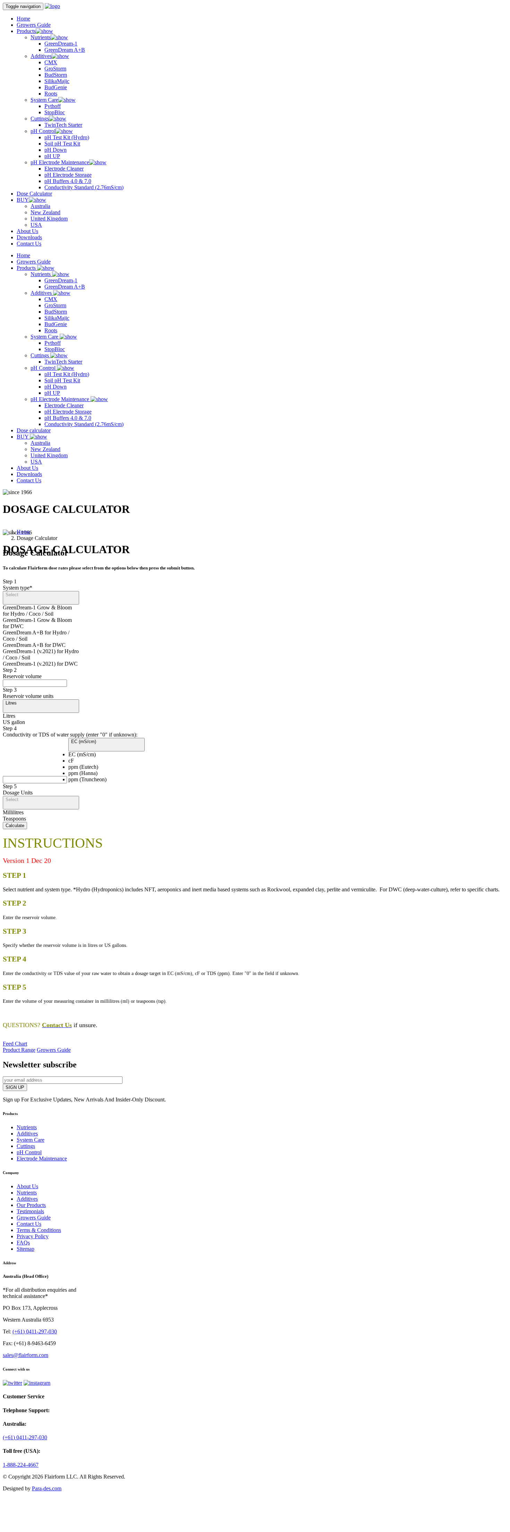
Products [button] (26, 31)
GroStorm (55, 69)
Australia (40, 206)
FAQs (23, 1243)
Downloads (29, 237)
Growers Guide (34, 25)
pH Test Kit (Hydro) (66, 137)
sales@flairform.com (25, 1355)
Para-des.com (46, 1488)
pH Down (55, 150)
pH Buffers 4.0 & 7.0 (67, 181)
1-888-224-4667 (21, 1465)
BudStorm (55, 75)
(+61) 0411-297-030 (34, 1331)
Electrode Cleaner (64, 169)
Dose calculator (34, 430)
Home (23, 19)
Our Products (31, 1205)
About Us (27, 231)
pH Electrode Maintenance (60, 162)
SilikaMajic (56, 81)
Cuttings (40, 119)
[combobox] (41, 636)
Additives (41, 56)
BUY (23, 437)
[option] (41, 614)
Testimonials (30, 1211)
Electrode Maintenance (42, 1159)
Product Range (19, 1050)
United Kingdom (49, 219)
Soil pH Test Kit (62, 144)
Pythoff (52, 106)
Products (27, 268)
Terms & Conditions (39, 1230)
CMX (50, 62)
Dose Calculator (34, 194)
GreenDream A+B (64, 50)
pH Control (43, 131)
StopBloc (54, 112)
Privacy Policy (33, 1236)
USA (36, 225)
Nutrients (41, 37)
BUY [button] (23, 200)
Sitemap (25, 1249)
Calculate (15, 825)
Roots (50, 94)
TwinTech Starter (63, 125)
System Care (44, 100)
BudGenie (55, 87)
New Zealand (45, 212)
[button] (41, 598)
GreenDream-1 (60, 44)
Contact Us (29, 244)
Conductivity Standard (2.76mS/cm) (84, 187)
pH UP (52, 156)
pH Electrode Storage (68, 175)
